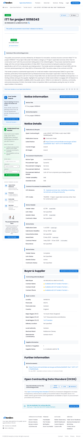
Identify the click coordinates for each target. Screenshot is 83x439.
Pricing (61, 3)
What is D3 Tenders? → (11, 122)
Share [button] (74, 15)
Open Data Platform (25, 3)
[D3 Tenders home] (8, 3)
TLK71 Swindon (47, 320)
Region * (6, 169)
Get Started (75, 3)
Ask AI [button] (64, 15)
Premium (37, 3)
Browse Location (33, 424)
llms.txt (78, 436)
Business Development (73, 422)
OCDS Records (33, 426)
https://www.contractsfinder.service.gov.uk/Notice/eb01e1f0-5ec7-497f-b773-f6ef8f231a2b (59, 143)
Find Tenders (46, 422)
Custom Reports (59, 424)
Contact (60, 436)
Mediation (70, 429)
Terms (66, 436)
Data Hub (46, 3)
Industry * (7, 164)
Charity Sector (71, 426)
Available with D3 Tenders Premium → (57, 284)
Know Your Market (48, 426)
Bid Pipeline (46, 424)
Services (55, 3)
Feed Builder (46, 420)
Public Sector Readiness (73, 420)
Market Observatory (60, 420)
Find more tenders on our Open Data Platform (18, 89)
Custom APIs (58, 426)
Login (67, 3)
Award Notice (14, 45)
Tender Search (27, 7)
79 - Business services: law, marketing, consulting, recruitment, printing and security (59, 191)
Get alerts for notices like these (69, 96)
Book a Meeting (8, 428)
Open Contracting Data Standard (38, 392)
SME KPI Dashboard (59, 422)
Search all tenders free (12, 119)
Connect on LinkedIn (10, 426)
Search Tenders (33, 420)
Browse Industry (33, 422)
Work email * (7, 159)
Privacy (72, 436)
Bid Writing (70, 424)
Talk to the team (11, 237)
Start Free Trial (74, 406)
